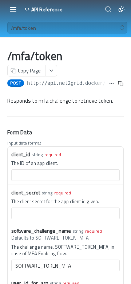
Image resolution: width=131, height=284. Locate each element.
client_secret (25, 192)
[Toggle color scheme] (121, 9)
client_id (20, 154)
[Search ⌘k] (108, 9)
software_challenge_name (41, 230)
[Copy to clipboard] (121, 83)
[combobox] (65, 175)
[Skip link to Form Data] (2, 133)
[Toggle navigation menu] (13, 9)
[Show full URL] (112, 83)
